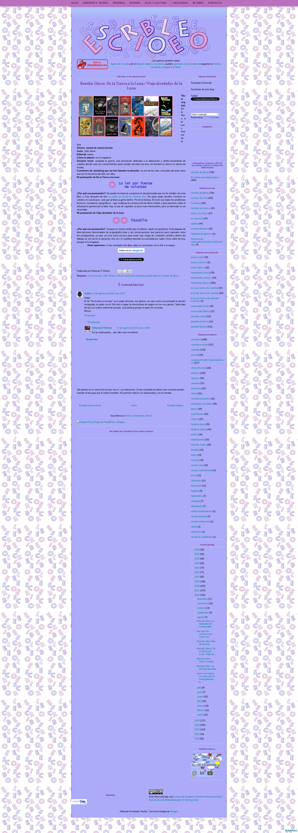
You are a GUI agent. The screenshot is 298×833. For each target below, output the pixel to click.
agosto (201, 617)
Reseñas (119, 3)
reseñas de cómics (200, 208)
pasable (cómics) (199, 321)
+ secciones (179, 3)
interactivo (196, 531)
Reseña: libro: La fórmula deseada (206, 667)
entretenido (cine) (199, 272)
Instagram (167, 67)
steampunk (196, 506)
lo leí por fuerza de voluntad (129, 275)
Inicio (134, 405)
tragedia (195, 490)
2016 (197, 595)
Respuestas (94, 322)
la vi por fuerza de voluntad (204, 288)
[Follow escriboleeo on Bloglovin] (131, 253)
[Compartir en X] (124, 271)
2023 (197, 563)
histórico (195, 373)
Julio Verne (108, 275)
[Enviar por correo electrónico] (118, 271)
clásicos (195, 378)
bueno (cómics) (199, 262)
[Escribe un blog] (121, 271)
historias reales (198, 444)
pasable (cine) (198, 316)
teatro (194, 455)
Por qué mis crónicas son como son (204, 634)
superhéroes (197, 414)
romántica (196, 339)
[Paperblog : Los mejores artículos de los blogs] (79, 803)
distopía (195, 449)
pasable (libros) (152, 275)
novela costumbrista (201, 470)
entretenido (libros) (200, 282)
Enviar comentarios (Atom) (138, 415)
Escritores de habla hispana (205, 177)
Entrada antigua (175, 405)
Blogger (174, 811)
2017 (197, 590)
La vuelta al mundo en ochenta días (127, 196)
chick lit (195, 419)
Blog (74, 3)
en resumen (197, 218)
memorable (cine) (200, 306)
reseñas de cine (199, 198)
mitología (195, 501)
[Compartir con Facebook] (127, 271)
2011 (197, 738)
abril (199, 701)
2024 (197, 558)
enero (200, 714)
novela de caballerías (201, 537)
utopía (194, 526)
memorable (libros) (200, 311)
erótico (194, 434)
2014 (197, 725)
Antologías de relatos (201, 403)
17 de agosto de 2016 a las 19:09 (133, 327)
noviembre (203, 603)
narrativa (195, 383)
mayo (200, 696)
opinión (194, 223)
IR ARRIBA (291, 830)
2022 (197, 567)
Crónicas (195, 203)
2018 (197, 586)
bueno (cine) (197, 257)
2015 (197, 720)
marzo (200, 705)
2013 (197, 729)
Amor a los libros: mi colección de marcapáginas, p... (206, 677)
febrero (201, 710)
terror (193, 475)
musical (195, 460)
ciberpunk (196, 480)
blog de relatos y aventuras (150, 64)
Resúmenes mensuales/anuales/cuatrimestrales (207, 242)
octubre (201, 608)
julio (199, 687)
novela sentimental (200, 521)
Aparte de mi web (119, 64)
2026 (197, 549)
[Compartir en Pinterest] (130, 271)
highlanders (197, 496)
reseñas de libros (170, 275)
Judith (87, 293)
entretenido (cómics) (201, 277)
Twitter (217, 64)
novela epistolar (199, 516)
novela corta (197, 465)
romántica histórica (200, 398)
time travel (196, 485)
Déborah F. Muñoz (95, 3)
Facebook (156, 67)
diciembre (202, 599)
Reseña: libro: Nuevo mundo (205, 660)
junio (200, 692)
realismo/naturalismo (201, 511)
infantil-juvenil (197, 439)
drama (194, 408)
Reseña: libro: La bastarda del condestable (205, 624)
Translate (214, 117)
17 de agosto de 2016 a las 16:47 (108, 293)
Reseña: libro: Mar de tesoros (206, 642)
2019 (197, 581)
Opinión (134, 3)
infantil (194, 393)
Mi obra (198, 3)
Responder (89, 315)
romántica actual (199, 344)
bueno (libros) (198, 267)
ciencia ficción (95, 275)
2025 (197, 554)
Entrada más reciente (90, 405)
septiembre (203, 612)
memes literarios (199, 228)
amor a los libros (199, 213)
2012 (197, 734)
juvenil (194, 354)
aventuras (196, 388)
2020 (197, 576)
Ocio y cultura (155, 3)
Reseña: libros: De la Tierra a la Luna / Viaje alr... (206, 651)
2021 (197, 572)
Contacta (215, 3)
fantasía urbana (199, 429)
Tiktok (178, 67)
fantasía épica (198, 424)
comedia (195, 349)
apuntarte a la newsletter (186, 64)
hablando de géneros (201, 233)
